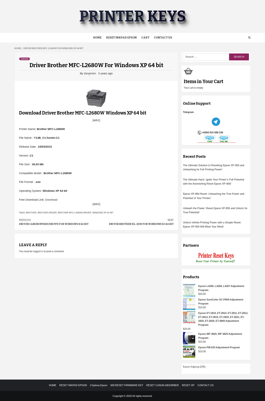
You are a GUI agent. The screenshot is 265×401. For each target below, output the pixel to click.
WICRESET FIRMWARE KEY (126, 385)
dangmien (90, 73)
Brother (31, 212)
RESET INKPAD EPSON (121, 37)
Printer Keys (132, 16)
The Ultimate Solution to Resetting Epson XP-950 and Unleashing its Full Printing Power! (213, 167)
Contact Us (163, 37)
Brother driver (47, 212)
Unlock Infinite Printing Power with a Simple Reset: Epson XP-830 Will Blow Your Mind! (212, 224)
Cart (145, 37)
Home (97, 37)
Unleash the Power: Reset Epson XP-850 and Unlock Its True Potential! (215, 210)
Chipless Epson (98, 385)
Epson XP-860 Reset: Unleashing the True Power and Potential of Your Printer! (213, 195)
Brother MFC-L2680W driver (74, 212)
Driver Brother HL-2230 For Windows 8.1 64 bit (141, 222)
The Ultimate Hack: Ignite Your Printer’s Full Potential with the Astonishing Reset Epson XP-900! (213, 181)
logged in (38, 251)
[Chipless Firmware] (216, 258)
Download (51, 199)
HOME (52, 385)
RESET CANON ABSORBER (162, 385)
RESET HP (188, 385)
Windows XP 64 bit (102, 212)
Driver (24, 59)
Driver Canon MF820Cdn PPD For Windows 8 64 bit (53, 222)
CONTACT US (206, 385)
